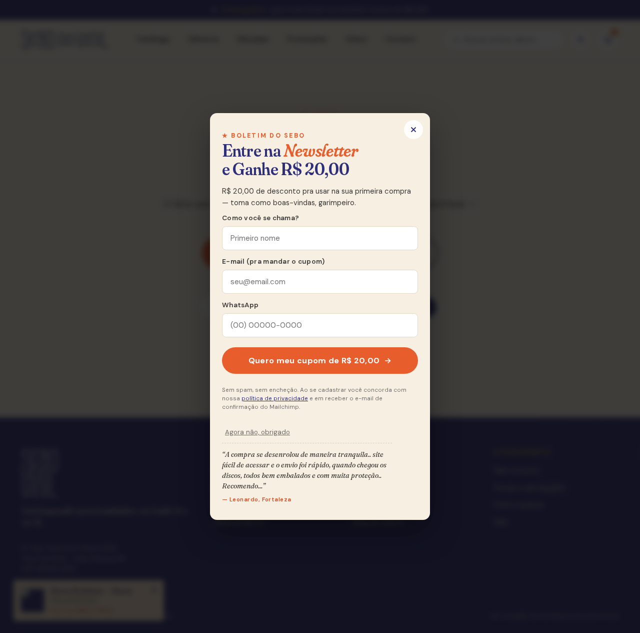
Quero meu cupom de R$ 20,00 (314, 360)
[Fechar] (413, 129)
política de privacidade (275, 398)
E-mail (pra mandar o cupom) (273, 261)
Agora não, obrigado (257, 432)
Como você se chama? (260, 218)
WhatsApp (240, 305)
